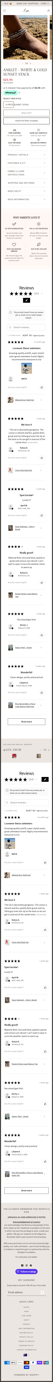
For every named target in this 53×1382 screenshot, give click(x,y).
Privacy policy (26, 1337)
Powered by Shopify (26, 1375)
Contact (26, 1324)
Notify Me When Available (26, 121)
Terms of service (26, 1341)
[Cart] (48, 10)
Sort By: (27, 335)
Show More (33, 442)
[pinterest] (31, 1265)
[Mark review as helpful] (41, 387)
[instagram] (26, 1265)
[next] (30, 63)
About (26, 1320)
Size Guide (26, 1315)
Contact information (26, 1350)
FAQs (26, 1311)
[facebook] (22, 1265)
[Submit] (42, 1292)
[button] (41, 293)
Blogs (26, 1307)
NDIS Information (26, 1328)
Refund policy (26, 1333)
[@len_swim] (14, 756)
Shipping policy (26, 1345)
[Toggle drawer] (4, 11)
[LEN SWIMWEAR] (26, 11)
